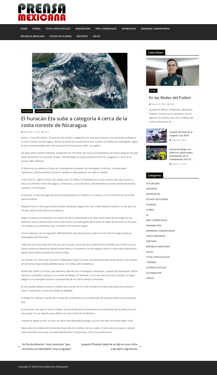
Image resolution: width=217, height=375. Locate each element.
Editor (46, 132)
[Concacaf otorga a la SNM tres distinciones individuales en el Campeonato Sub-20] (156, 157)
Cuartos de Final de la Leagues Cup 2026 (181, 134)
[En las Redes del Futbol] (172, 72)
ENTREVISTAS (129, 28)
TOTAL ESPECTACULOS (58, 28)
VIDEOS (150, 277)
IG (147, 214)
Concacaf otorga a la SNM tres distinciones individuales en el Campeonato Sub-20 (181, 154)
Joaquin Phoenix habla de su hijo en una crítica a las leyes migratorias (109, 347)
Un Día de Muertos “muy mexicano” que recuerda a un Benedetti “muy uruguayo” (46, 347)
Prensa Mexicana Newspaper (52, 366)
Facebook (151, 204)
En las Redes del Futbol (170, 97)
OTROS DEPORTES (155, 235)
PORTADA (151, 241)
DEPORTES (82, 36)
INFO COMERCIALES (106, 28)
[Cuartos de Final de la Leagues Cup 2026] (156, 136)
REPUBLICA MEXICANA (32, 36)
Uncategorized (154, 272)
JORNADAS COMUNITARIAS (155, 28)
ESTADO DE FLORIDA (60, 36)
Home (23, 28)
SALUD (96, 36)
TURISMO (151, 262)
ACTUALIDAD (27, 111)
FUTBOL (36, 28)
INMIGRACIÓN (82, 28)
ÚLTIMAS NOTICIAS (156, 267)
